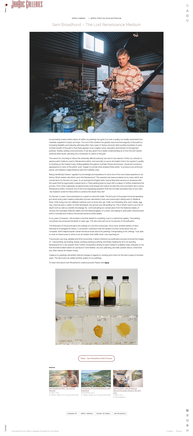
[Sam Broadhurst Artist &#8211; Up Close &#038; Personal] (64, 378)
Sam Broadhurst (120, 413)
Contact (170, 431)
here (107, 263)
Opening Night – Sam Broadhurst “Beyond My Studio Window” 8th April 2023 (127, 390)
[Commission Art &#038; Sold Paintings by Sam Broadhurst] (96, 378)
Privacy (179, 431)
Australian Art (72, 413)
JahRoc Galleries (87, 413)
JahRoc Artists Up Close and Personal (105, 18)
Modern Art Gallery (103, 413)
